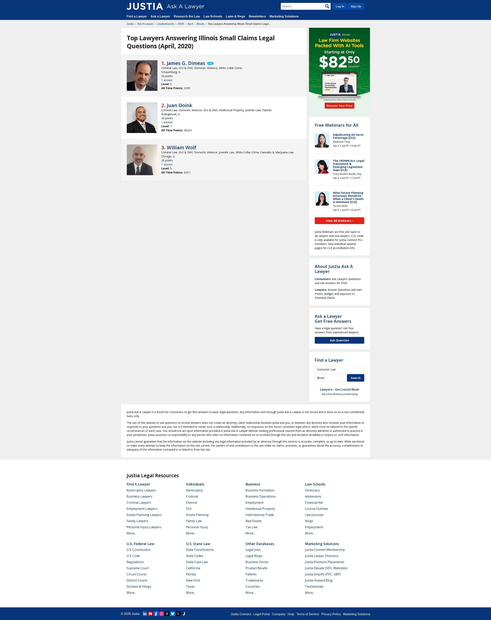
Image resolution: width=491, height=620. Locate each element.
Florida (191, 574)
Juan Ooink (179, 105)
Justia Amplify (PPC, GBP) (323, 574)
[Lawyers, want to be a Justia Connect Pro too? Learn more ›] (210, 63)
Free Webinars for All (336, 124)
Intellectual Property (260, 509)
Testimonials (314, 586)
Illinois (200, 23)
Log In (340, 6)
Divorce (191, 502)
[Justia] (145, 6)
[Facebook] (156, 613)
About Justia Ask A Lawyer (334, 268)
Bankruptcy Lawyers (141, 490)
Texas (190, 586)
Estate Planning (197, 515)
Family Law (194, 521)
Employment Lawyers (142, 509)
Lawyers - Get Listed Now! (339, 389)
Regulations (135, 562)
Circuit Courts (136, 574)
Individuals (195, 484)
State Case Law (197, 562)
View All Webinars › (339, 221)
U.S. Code (133, 556)
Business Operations (261, 496)
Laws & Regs (235, 16)
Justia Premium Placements (324, 562)
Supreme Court (138, 568)
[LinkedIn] (145, 613)
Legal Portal (261, 614)
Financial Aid (314, 502)
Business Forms (257, 562)
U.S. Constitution (139, 550)
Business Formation (260, 490)
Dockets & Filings (139, 586)
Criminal (192, 496)
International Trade (260, 515)
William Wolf (181, 147)
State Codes (194, 556)
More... (131, 533)
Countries (253, 586)
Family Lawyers (137, 521)
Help (291, 614)
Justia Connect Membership (325, 550)
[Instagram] (161, 613)
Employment (255, 502)
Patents (251, 574)
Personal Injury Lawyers (144, 527)
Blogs (309, 521)
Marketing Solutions (284, 16)
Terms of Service (308, 614)
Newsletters (257, 16)
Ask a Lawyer (161, 16)
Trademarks (254, 580)
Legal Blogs (254, 556)
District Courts (137, 580)
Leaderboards (165, 23)
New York (193, 580)
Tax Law (251, 527)
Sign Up (356, 6)
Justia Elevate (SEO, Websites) (326, 568)
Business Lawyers (139, 496)
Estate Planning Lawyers (144, 515)
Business (253, 484)
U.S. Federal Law (140, 543)
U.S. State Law (198, 543)
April (190, 23)
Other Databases (260, 543)
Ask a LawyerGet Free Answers (333, 318)
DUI (189, 509)
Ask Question (339, 340)
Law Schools (212, 16)
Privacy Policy (331, 614)
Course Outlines (316, 509)
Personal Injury (197, 527)
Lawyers (320, 290)
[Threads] (167, 613)
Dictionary (312, 490)
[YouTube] (150, 613)
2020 (181, 23)
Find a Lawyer (137, 16)
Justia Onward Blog (319, 580)
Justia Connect (241, 614)
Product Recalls (256, 568)
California (193, 568)
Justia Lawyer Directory (321, 556)
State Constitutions (200, 550)
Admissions (313, 496)
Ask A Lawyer (145, 23)
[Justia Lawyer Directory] (183, 613)
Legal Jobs (253, 550)
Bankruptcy (194, 490)
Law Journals (314, 515)
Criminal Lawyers (139, 502)
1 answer (167, 80)
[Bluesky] (172, 613)
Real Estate (253, 521)
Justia (130, 23)
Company (278, 614)
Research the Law (187, 16)
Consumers (322, 279)
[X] (178, 613)
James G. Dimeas (186, 63)
